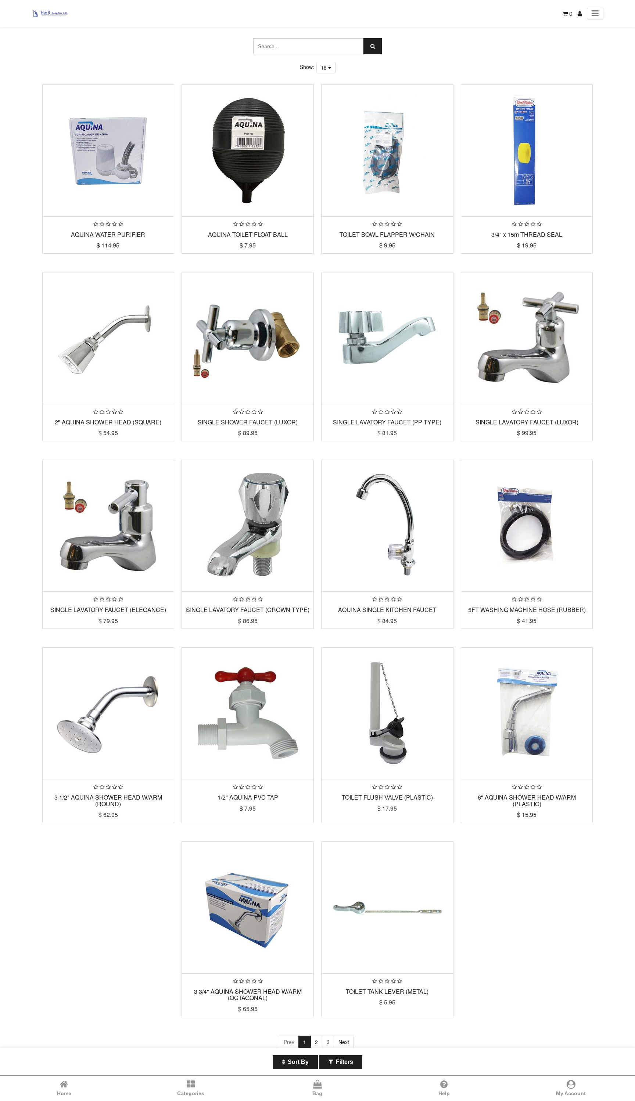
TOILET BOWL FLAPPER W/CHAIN (387, 234)
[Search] (372, 46)
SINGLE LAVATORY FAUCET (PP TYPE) (387, 422)
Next (343, 1042)
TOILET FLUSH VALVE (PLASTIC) (387, 797)
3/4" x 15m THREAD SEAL (526, 234)
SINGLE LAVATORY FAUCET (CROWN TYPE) (247, 609)
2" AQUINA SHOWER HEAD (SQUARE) (108, 422)
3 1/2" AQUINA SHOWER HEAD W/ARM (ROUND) (108, 800)
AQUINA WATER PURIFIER (108, 234)
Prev (289, 1042)
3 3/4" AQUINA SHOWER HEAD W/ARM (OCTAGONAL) (248, 994)
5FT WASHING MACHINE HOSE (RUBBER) (527, 609)
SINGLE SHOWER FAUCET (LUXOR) (248, 422)
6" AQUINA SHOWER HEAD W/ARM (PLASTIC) (527, 800)
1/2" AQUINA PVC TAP (248, 797)
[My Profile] (580, 13)
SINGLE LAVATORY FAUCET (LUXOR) (527, 422)
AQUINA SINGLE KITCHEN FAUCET (387, 609)
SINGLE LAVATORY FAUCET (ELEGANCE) (108, 609)
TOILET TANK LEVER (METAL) (387, 991)
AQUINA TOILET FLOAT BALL (248, 234)
